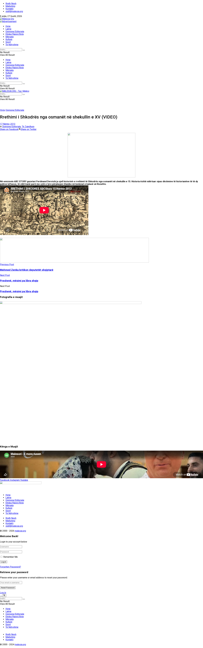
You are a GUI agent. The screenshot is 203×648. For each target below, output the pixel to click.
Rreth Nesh (11, 3)
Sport (8, 42)
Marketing (10, 6)
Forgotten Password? (10, 567)
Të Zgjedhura (28, 126)
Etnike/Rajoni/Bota (15, 34)
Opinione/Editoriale (15, 31)
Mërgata (10, 36)
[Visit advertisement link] (8, 21)
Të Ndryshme (12, 44)
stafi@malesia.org (14, 11)
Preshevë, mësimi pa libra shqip (19, 291)
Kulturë (9, 39)
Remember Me (10, 557)
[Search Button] (24, 50)
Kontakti (9, 8)
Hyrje (8, 26)
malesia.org (20, 531)
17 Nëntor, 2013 (7, 124)
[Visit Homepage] (7, 19)
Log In (3, 592)
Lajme (8, 29)
